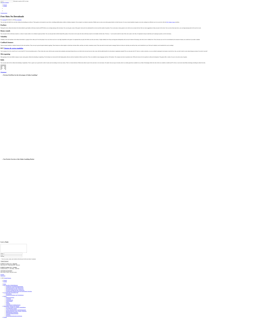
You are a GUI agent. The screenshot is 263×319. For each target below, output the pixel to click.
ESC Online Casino (170, 22)
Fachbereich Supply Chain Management (14, 287)
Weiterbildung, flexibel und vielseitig (11, 306)
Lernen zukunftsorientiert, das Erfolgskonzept (16, 309)
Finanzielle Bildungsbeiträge (12, 313)
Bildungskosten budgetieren (12, 312)
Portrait (4, 296)
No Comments (18, 19)
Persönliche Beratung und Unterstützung (15, 295)
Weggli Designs (7, 278)
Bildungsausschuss (10, 297)
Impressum (3, 275)
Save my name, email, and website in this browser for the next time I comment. (19, 259)
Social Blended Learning (11, 308)
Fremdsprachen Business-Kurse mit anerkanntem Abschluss (19, 291)
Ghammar (4, 19)
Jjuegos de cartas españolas (13, 48)
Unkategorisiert (4, 13)
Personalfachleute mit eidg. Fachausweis (14, 289)
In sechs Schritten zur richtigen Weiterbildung (16, 307)
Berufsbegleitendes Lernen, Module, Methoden (16, 311)
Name (2, 253)
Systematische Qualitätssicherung (13, 305)
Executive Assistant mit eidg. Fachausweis (15, 290)
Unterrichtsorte (9, 301)
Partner (7, 302)
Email (2, 255)
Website (2, 256)
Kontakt (2, 274)
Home (4, 284)
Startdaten (8, 314)
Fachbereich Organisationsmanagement (14, 286)
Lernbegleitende (9, 300)
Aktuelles (8, 303)
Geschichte (8, 298)
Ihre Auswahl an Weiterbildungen (10, 285)
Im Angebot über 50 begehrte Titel (10, 292)
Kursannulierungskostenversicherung (14, 316)
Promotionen (9, 293)
